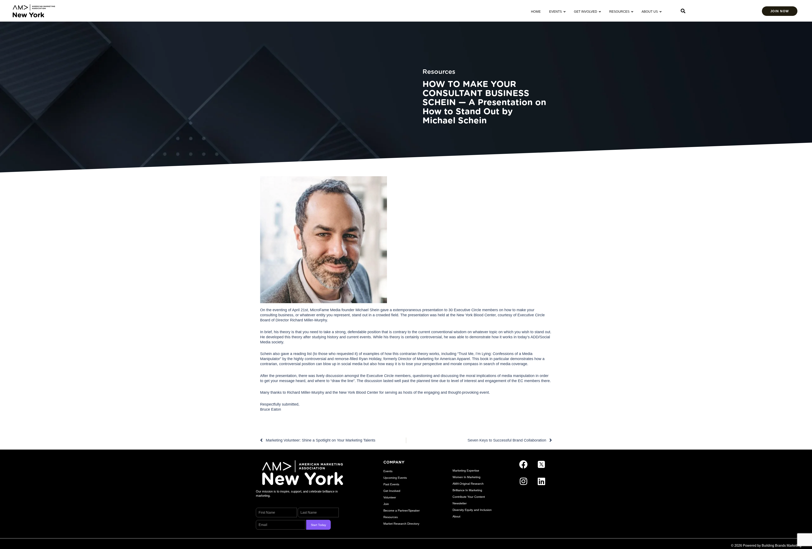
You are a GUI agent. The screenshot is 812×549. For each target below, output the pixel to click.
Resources (620, 11)
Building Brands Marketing (781, 545)
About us (651, 11)
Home (536, 11)
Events (556, 11)
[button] (683, 11)
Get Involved (586, 11)
